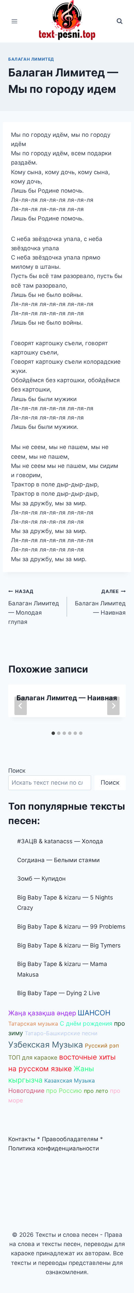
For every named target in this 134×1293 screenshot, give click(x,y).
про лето (96, 1090)
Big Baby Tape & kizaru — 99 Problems (71, 926)
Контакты (21, 1139)
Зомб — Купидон (41, 878)
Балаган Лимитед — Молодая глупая (33, 607)
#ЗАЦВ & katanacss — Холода (60, 841)
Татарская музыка (33, 1023)
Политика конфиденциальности (53, 1148)
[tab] (53, 733)
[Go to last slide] (20, 706)
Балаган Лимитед (31, 59)
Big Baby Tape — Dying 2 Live (58, 993)
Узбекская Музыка (45, 1045)
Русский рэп (102, 1045)
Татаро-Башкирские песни (61, 1033)
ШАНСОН (94, 1012)
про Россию (64, 1090)
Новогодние (26, 1090)
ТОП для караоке (32, 1057)
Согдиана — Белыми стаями (58, 860)
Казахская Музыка (69, 1080)
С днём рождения (86, 1023)
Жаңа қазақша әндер (42, 1013)
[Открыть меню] (14, 21)
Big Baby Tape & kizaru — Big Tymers (69, 945)
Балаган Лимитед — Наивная (100, 602)
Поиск (16, 770)
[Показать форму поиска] (119, 21)
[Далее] (113, 706)
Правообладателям (70, 1139)
